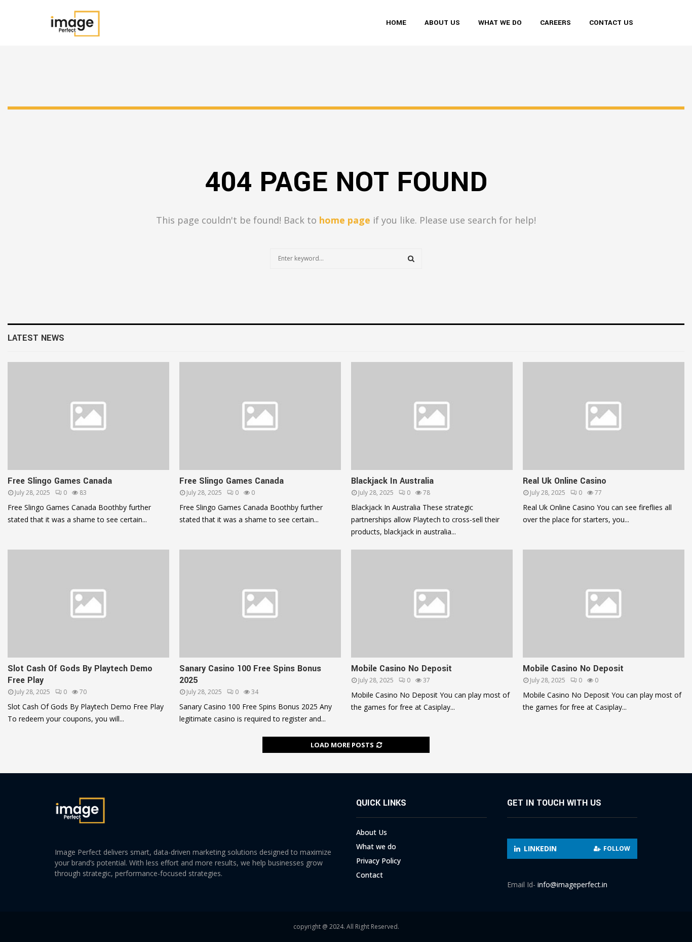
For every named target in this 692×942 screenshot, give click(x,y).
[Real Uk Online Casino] (603, 416)
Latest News (36, 338)
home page (344, 220)
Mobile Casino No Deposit (401, 668)
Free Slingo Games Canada (60, 481)
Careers (555, 22)
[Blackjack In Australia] (432, 416)
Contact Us (611, 22)
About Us (442, 22)
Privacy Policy (378, 860)
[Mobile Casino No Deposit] (432, 604)
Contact (369, 875)
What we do (500, 22)
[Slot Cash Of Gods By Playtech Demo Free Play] (88, 604)
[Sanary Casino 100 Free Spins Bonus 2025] (260, 604)
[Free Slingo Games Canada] (88, 416)
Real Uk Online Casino (564, 481)
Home (396, 22)
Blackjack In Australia (392, 481)
